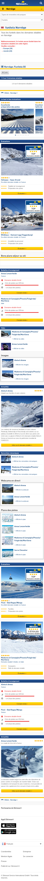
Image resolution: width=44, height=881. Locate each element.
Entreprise (27, 852)
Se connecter (28, 856)
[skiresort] (22, 3)
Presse (3, 861)
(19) (7, 48)
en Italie (21, 662)
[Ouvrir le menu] (3, 3)
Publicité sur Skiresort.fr (10, 866)
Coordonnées (6, 852)
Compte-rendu (21, 293)
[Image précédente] (2, 119)
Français (9, 844)
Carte (5, 72)
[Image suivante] (41, 119)
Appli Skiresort (7, 820)
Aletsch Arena (7, 685)
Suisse (3, 276)
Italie (2, 303)
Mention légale (6, 856)
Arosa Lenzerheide (9, 274)
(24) (7, 51)
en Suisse (22, 182)
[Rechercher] (41, 3)
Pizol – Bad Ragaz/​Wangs (11, 710)
